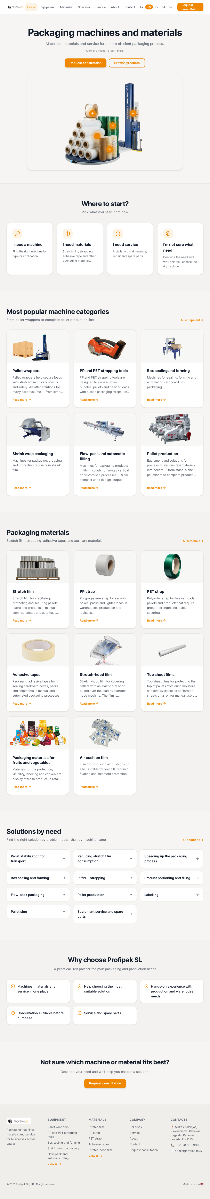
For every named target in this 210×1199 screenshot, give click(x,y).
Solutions (84, 7)
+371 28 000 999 (187, 1145)
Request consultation (190, 7)
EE (170, 6)
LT (163, 6)
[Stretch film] (97, 136)
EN (149, 6)
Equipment (47, 7)
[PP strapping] (92, 113)
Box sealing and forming (64, 1142)
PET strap (95, 1138)
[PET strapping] (113, 125)
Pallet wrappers (58, 1127)
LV (141, 6)
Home (31, 7)
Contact (129, 7)
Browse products (127, 63)
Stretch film (96, 1127)
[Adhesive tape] (109, 149)
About (115, 7)
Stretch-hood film (100, 1150)
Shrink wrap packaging (63, 1148)
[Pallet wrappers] (133, 113)
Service (101, 7)
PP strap (94, 1132)
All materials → (193, 541)
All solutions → (193, 840)
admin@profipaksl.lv (188, 1150)
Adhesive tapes (99, 1144)
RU (156, 6)
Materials (66, 7)
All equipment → (192, 320)
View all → (55, 1164)
